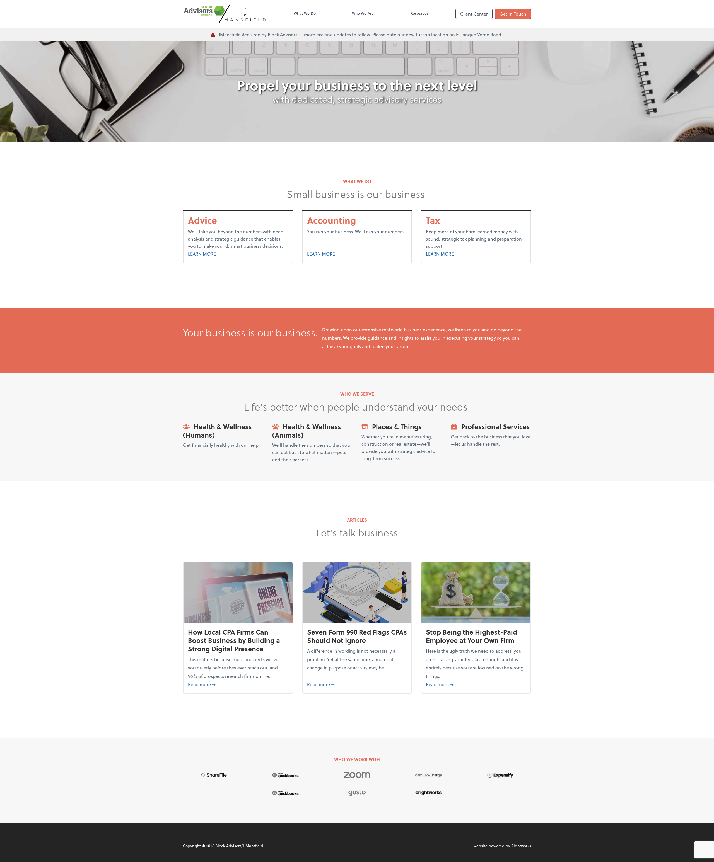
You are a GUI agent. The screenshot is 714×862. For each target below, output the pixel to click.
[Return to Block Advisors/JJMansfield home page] (225, 13)
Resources (419, 13)
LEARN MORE (216, 253)
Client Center (474, 14)
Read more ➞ (238, 684)
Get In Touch (513, 14)
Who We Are (363, 13)
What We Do (305, 13)
